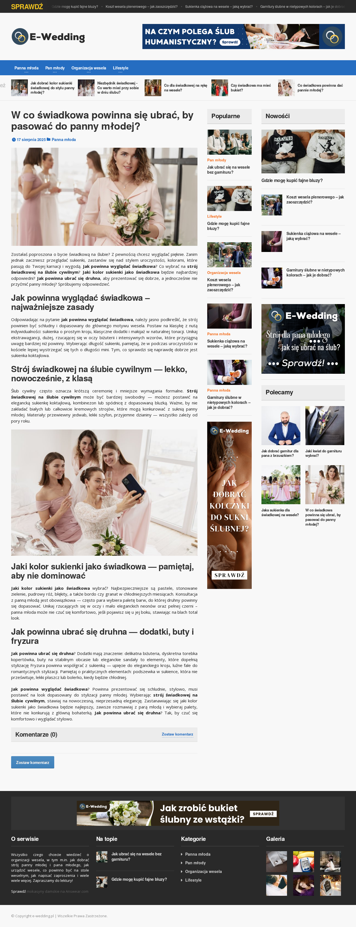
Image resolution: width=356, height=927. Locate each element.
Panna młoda (64, 139)
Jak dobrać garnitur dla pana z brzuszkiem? (279, 453)
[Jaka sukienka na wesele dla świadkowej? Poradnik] (305, 885)
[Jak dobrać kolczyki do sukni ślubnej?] (229, 505)
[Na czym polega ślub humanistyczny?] (243, 36)
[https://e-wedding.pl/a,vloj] (178, 813)
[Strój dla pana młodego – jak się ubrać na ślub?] (303, 338)
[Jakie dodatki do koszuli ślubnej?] (278, 861)
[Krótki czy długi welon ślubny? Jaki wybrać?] (332, 861)
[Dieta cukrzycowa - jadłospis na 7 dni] (305, 861)
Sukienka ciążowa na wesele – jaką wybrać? (209, 6)
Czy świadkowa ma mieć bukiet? (251, 87)
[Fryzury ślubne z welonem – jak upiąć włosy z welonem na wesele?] (278, 885)
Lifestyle (214, 216)
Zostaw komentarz (177, 734)
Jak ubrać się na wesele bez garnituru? (228, 169)
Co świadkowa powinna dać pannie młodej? (320, 87)
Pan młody (216, 159)
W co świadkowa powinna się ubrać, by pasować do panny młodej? (323, 517)
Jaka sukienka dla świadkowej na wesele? (280, 512)
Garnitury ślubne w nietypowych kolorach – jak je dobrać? (293, 6)
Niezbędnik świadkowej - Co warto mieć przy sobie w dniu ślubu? (118, 87)
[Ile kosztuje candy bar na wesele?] (332, 885)
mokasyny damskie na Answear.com (57, 891)
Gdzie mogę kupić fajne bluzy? (65, 6)
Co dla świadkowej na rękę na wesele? (185, 87)
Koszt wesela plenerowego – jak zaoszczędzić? (132, 6)
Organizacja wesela (224, 272)
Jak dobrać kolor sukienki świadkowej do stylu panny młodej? (53, 87)
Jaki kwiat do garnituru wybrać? (323, 453)
